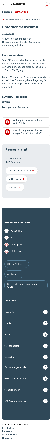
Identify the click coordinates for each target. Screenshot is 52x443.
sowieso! (6, 101)
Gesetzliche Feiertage (15, 378)
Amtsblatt (12, 274)
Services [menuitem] (7, 11)
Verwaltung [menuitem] (21, 11)
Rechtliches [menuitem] (8, 428)
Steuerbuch (10, 357)
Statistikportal (11, 345)
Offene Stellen (14, 264)
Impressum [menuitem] (7, 431)
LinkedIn (16, 251)
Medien (8, 323)
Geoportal (9, 312)
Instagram (16, 244)
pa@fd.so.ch (14, 179)
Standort (12, 187)
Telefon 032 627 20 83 (19, 170)
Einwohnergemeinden (15, 367)
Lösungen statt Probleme (15, 107)
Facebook (16, 230)
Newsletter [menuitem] (7, 438)
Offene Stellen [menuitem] (9, 434)
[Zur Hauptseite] (13, 3)
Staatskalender (12, 389)
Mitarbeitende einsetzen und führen (23, 19)
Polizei (7, 334)
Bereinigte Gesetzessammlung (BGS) (22, 285)
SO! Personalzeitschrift (15, 401)
